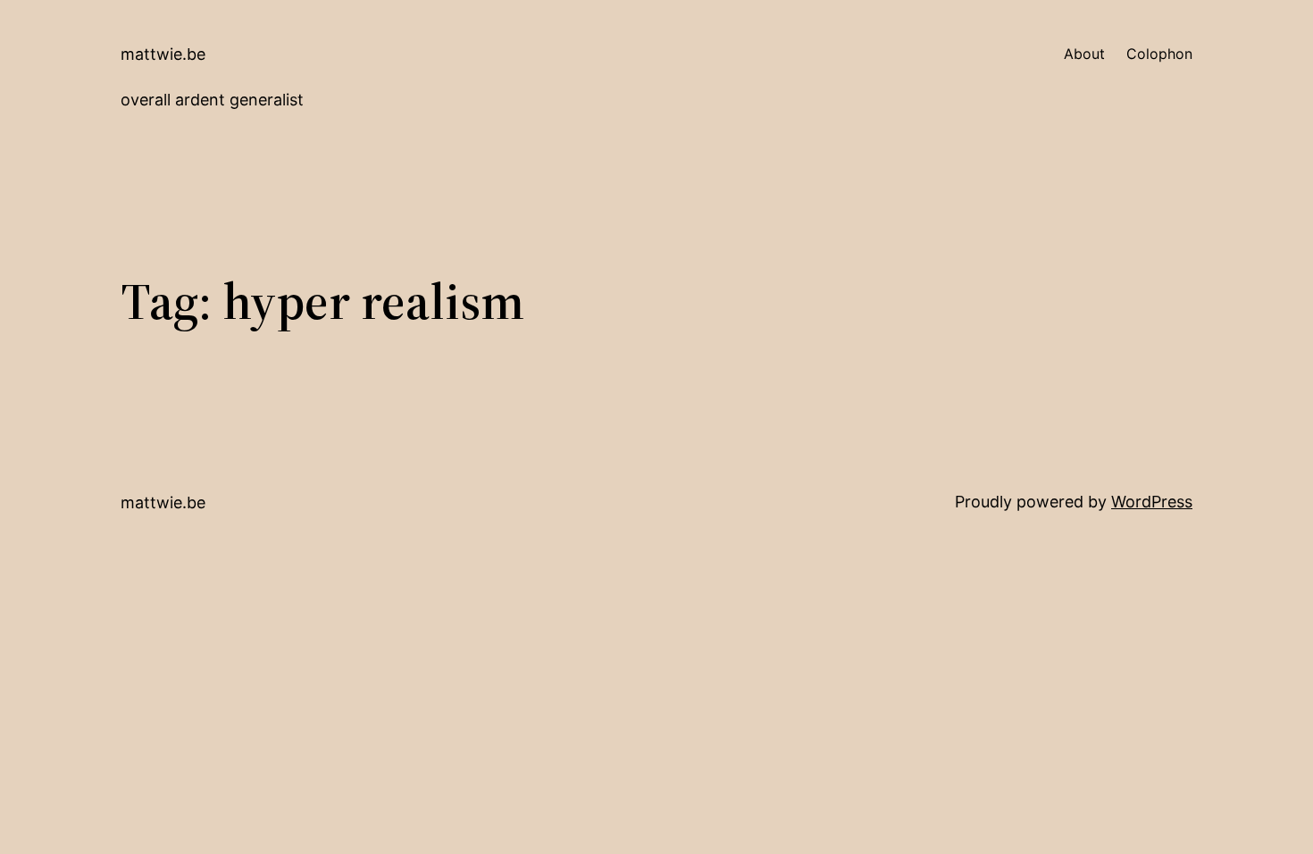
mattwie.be (163, 54)
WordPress (1151, 501)
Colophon (1159, 54)
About (1084, 54)
